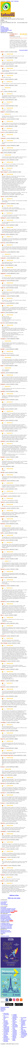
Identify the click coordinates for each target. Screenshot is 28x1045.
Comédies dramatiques (15, 1016)
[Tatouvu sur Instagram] (13, 1000)
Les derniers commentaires (6, 928)
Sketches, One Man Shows (14, 1019)
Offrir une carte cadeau (14, 898)
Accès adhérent (4, 901)
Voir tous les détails (23, 50)
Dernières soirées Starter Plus (7, 911)
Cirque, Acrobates (14, 1030)
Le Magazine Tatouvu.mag (6, 1027)
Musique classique (14, 1037)
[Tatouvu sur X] (10, 1000)
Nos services (23, 1020)
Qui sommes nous (4, 27)
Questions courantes (5, 936)
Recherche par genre (5, 915)
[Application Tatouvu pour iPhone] (9, 1006)
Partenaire (16, 1)
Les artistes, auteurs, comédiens (5, 1035)
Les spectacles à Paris (5, 1017)
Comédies (14, 1014)
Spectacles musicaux (14, 1034)
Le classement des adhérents (7, 924)
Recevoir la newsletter (5, 912)
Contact (2, 1010)
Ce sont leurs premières (6, 909)
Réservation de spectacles (6, 1014)
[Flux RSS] (20, 1000)
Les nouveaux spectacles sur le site (8, 908)
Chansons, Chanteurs (14, 1032)
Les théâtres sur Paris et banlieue (6, 1024)
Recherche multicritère (5, 917)
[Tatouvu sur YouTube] (17, 1000)
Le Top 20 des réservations (6, 925)
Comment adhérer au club (6, 30)
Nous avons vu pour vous (6, 926)
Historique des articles (5, 930)
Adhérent (8, 1)
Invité (12, 1)
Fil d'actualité (3, 907)
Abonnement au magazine (6, 1030)
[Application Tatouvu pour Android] (18, 1006)
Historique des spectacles (6, 931)
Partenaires (3, 1008)
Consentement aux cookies (24, 1035)
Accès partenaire (4, 904)
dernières (13, 909)
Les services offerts (5, 29)
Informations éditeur (5, 1007)
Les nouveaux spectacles (5, 1020)
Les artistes (3, 932)
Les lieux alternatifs (5, 920)
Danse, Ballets (13, 1039)
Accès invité (3, 903)
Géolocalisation (9, 919)
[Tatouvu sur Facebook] (7, 1000)
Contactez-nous (4, 31)
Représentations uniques (6, 918)
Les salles (3, 919)
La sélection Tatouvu (5, 923)
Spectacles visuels (14, 1022)
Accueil (2, 26)
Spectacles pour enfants (15, 1025)
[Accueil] (6, 11)
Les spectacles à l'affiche (6, 914)
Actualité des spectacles (6, 1032)
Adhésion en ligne (14, 895)
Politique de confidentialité (24, 1033)
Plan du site (3, 1009)
